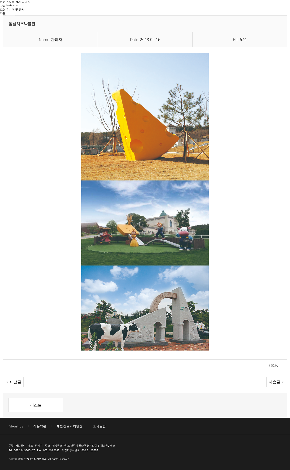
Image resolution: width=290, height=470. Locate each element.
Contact (178, 10)
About (108, 10)
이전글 (15, 382)
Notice (213, 10)
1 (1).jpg (273, 365)
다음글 (275, 382)
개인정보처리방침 (70, 426)
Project (142, 10)
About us (16, 426)
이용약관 (39, 426)
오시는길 (99, 426)
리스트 (35, 405)
